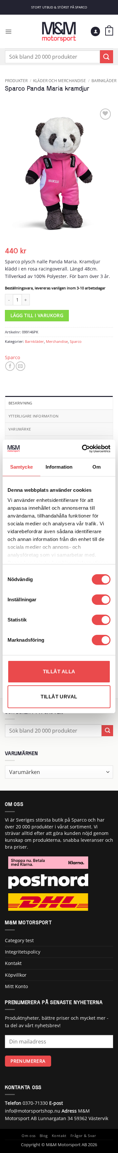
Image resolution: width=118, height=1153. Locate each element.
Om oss (28, 1135)
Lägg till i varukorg (36, 315)
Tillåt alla (59, 671)
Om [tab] (96, 467)
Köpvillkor (16, 975)
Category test (19, 940)
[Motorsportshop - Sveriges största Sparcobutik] (59, 31)
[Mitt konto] (95, 31)
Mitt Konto (16, 986)
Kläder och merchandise (59, 80)
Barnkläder (103, 80)
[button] (8, 31)
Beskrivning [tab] (20, 403)
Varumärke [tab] (20, 429)
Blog (44, 1135)
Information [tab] (59, 467)
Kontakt (13, 963)
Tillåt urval (59, 696)
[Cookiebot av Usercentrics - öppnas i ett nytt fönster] (83, 449)
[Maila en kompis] (20, 366)
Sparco (76, 341)
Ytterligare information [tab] (33, 416)
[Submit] (106, 56)
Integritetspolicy (22, 952)
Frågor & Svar (83, 1135)
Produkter (16, 80)
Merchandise (57, 341)
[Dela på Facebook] (10, 366)
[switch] (101, 599)
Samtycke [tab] (21, 467)
